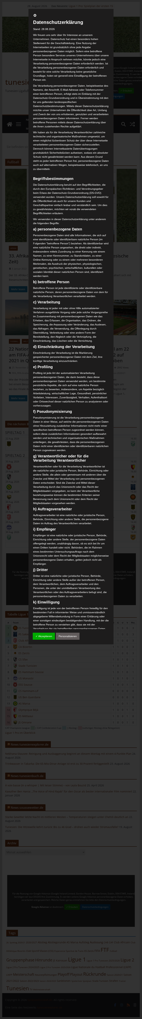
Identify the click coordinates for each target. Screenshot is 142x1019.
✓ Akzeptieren (44, 636)
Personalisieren (68, 636)
